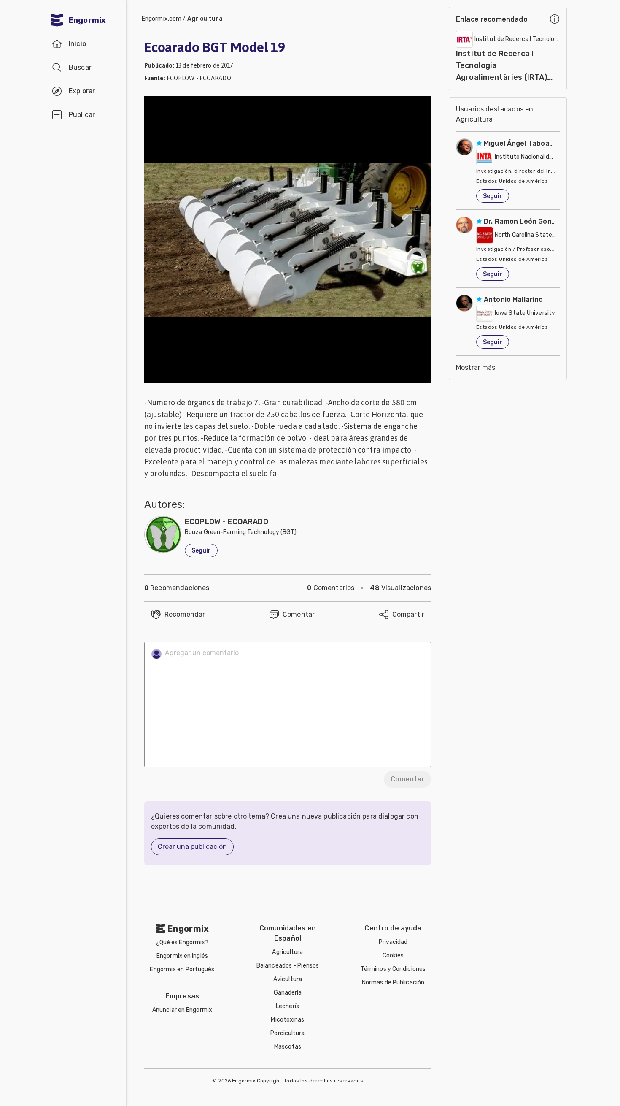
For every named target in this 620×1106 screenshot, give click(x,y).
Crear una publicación (192, 847)
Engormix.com (161, 18)
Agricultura (205, 18)
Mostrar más (476, 367)
